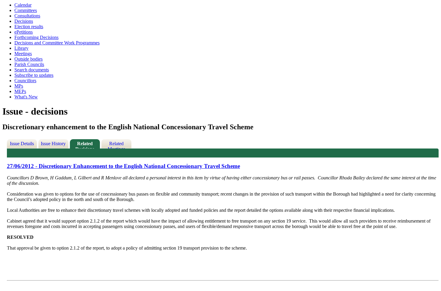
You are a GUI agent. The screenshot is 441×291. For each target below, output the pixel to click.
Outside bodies (28, 59)
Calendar (23, 5)
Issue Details (22, 143)
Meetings (23, 53)
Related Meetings (116, 144)
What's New (26, 96)
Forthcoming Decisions (36, 37)
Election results (28, 26)
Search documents (31, 69)
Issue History (53, 143)
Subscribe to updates (33, 75)
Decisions (23, 21)
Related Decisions (84, 144)
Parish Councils (29, 64)
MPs (18, 85)
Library (21, 48)
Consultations (27, 15)
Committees (25, 10)
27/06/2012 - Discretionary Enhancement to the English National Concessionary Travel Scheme (123, 166)
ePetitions (23, 31)
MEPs (20, 91)
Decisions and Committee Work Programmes (57, 42)
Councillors (25, 80)
